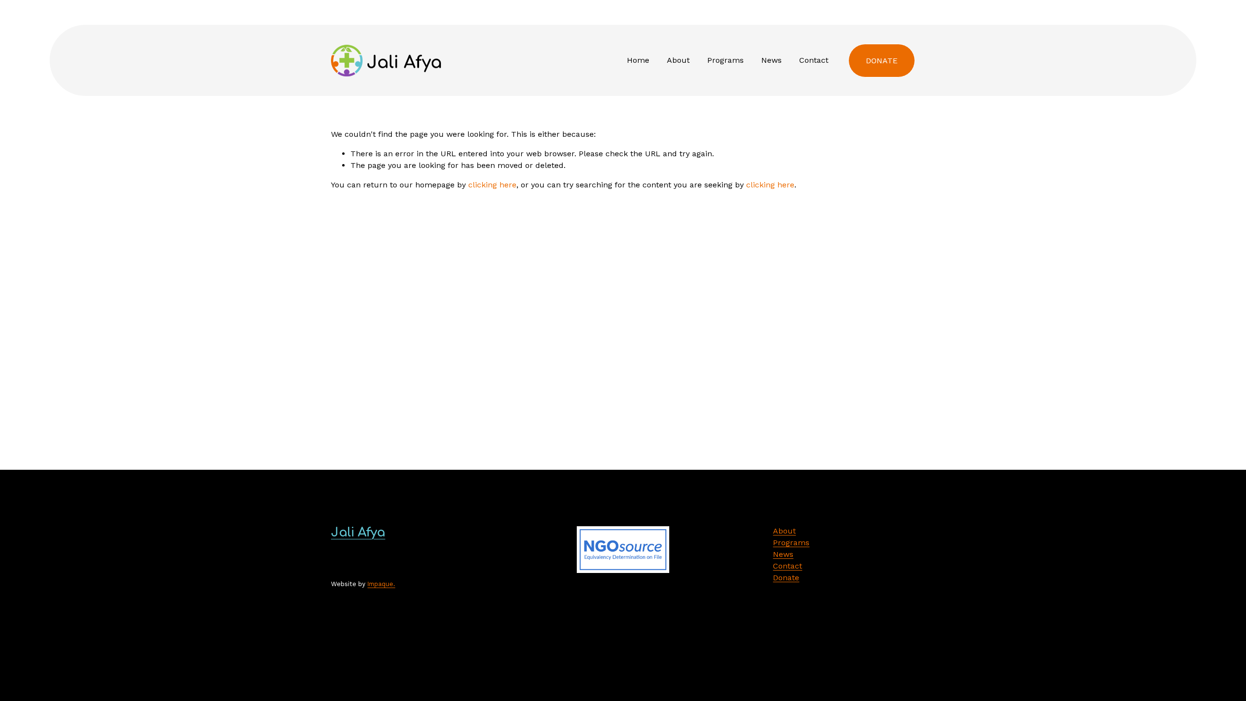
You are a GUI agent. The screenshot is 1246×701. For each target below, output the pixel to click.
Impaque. (381, 584)
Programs (725, 60)
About (678, 60)
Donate (882, 60)
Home (638, 60)
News (771, 60)
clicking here (492, 184)
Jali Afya (358, 532)
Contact (813, 60)
